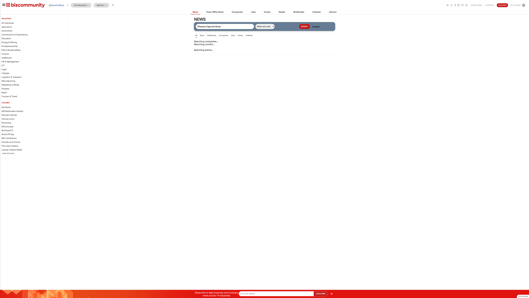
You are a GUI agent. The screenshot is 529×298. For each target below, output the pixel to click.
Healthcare (7, 58)
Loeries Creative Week (12, 150)
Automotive (7, 31)
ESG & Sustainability (11, 50)
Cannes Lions (8, 119)
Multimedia (211, 35)
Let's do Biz (523, 296)
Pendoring (6, 123)
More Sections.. (8, 153)
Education (6, 38)
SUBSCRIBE (321, 294)
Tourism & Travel (9, 96)
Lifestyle (5, 73)
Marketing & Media (10, 85)
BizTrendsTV (7, 130)
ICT (3, 65)
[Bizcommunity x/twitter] (451, 5)
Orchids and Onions (11, 142)
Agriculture (7, 27)
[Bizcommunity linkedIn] (447, 5)
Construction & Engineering (14, 34)
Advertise (489, 5)
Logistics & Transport (11, 77)
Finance (5, 54)
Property (5, 88)
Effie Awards (8, 126)
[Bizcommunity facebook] (455, 5)
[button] (113, 5)
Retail (4, 92)
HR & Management (10, 61)
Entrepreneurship (10, 46)
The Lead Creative (10, 146)
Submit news (476, 5)
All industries (8, 23)
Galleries (249, 35)
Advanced (316, 27)
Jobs (233, 35)
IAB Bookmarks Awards (12, 111)
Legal (4, 69)
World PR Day (8, 134)
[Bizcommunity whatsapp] (466, 5)
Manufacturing (8, 81)
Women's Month (9, 115)
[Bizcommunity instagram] (458, 5)
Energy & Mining (9, 42)
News (202, 35)
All (196, 35)
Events (240, 35)
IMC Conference (9, 138)
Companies (223, 35)
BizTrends (6, 107)
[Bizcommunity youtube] (462, 5)
